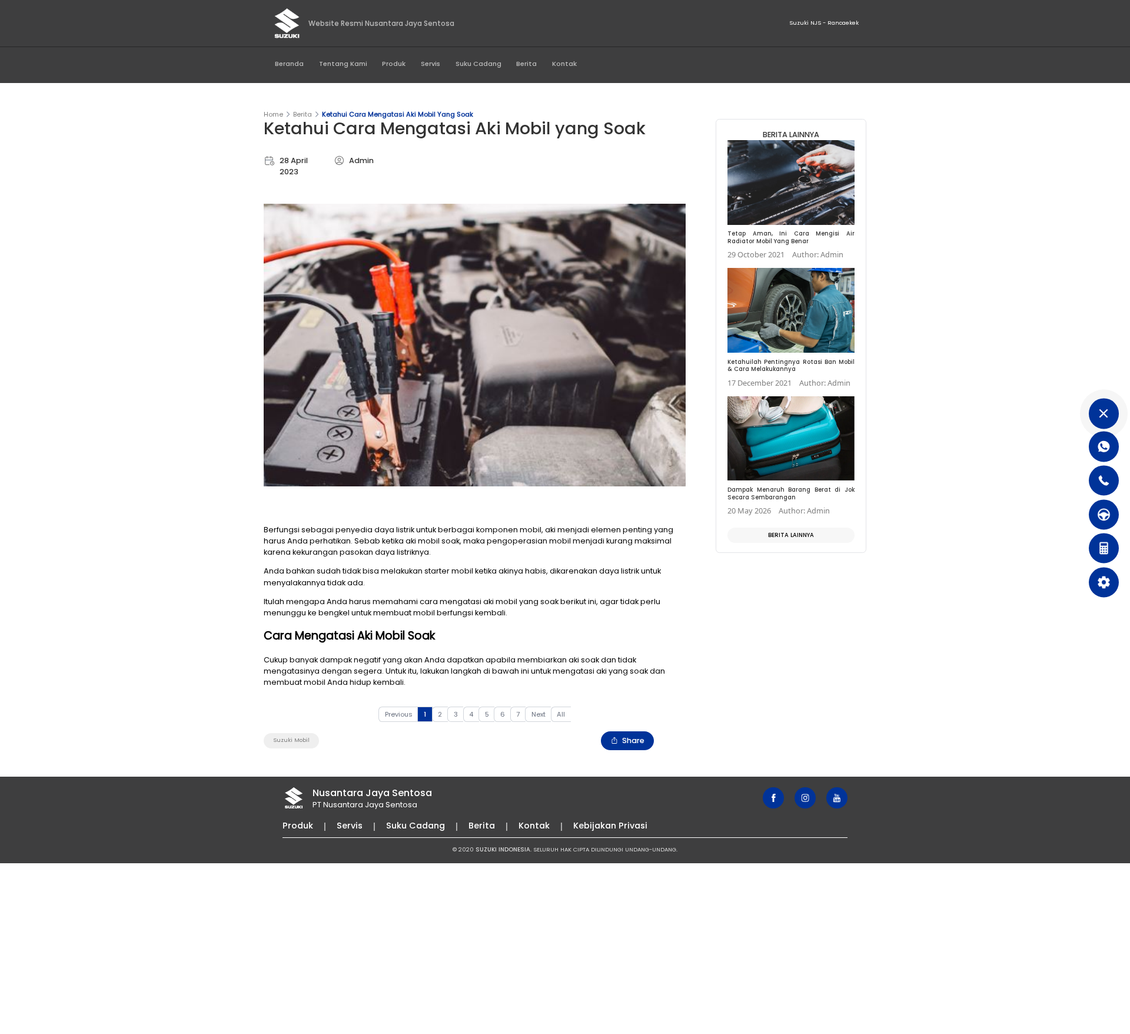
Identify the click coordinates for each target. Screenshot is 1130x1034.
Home (273, 114)
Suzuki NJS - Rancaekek (824, 22)
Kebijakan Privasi (610, 825)
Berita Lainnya (791, 535)
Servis (430, 63)
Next (538, 714)
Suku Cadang (478, 63)
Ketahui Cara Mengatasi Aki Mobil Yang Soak (397, 114)
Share (633, 740)
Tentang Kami (343, 63)
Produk (394, 63)
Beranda (289, 63)
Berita (526, 63)
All (561, 714)
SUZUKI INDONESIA (503, 849)
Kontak (564, 63)
